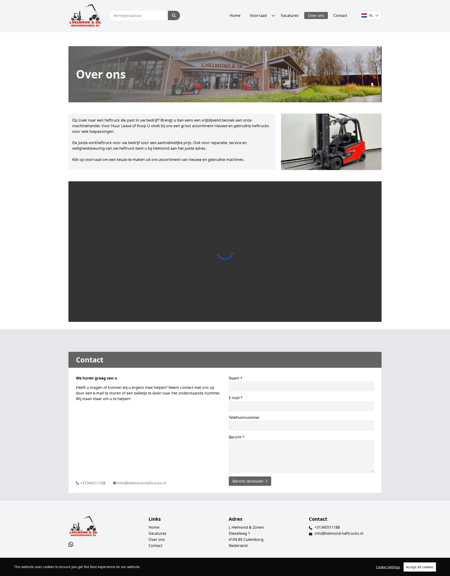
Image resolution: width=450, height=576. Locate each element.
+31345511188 (92, 483)
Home (235, 15)
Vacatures (290, 15)
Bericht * (236, 437)
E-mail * (236, 397)
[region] (225, 567)
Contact (340, 15)
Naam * (235, 378)
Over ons (316, 15)
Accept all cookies (420, 567)
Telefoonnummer (244, 417)
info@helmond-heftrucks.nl (141, 483)
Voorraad (258, 15)
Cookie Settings (388, 567)
